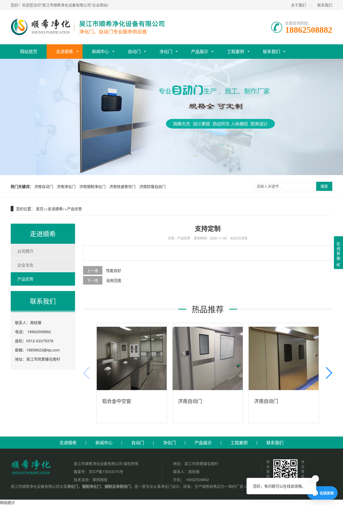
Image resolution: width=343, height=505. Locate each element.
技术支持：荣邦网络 (90, 479)
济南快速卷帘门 (122, 186)
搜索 (324, 186)
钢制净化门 (91, 486)
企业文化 (25, 265)
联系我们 (324, 5)
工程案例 (235, 51)
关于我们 (298, 5)
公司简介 (25, 251)
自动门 (134, 51)
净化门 (165, 51)
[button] (328, 373)
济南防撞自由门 (152, 186)
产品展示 (199, 51)
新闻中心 (100, 51)
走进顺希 (64, 51)
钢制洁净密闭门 (118, 486)
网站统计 (7, 502)
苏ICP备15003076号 (106, 471)
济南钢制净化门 (92, 186)
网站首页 (28, 51)
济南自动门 (43, 186)
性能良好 (113, 270)
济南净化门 (66, 186)
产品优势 (74, 208)
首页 (39, 208)
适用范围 (113, 280)
